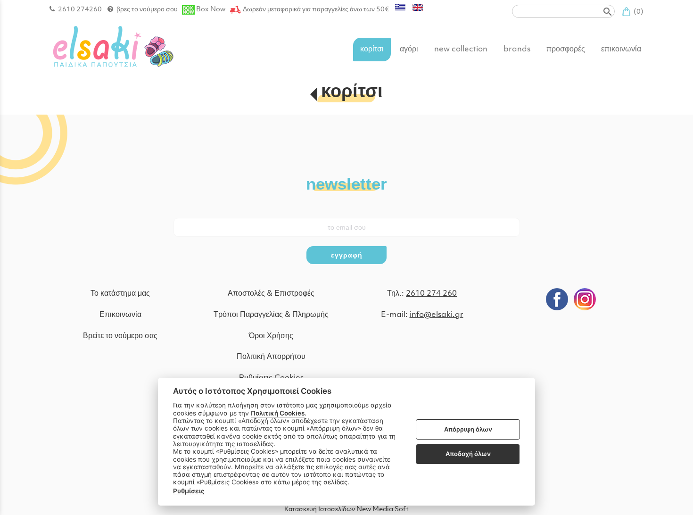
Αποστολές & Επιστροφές (271, 294)
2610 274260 (80, 9)
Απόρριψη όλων (468, 429)
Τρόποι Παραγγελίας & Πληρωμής (271, 315)
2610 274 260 (431, 294)
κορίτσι (352, 92)
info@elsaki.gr (436, 315)
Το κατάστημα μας (120, 294)
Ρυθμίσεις (189, 491)
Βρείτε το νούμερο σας (120, 336)
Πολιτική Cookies (278, 413)
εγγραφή (347, 255)
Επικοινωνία (120, 315)
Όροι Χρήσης (271, 336)
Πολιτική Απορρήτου (271, 357)
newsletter (346, 183)
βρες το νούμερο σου (147, 9)
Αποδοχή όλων (468, 453)
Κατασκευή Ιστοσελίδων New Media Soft (346, 509)
